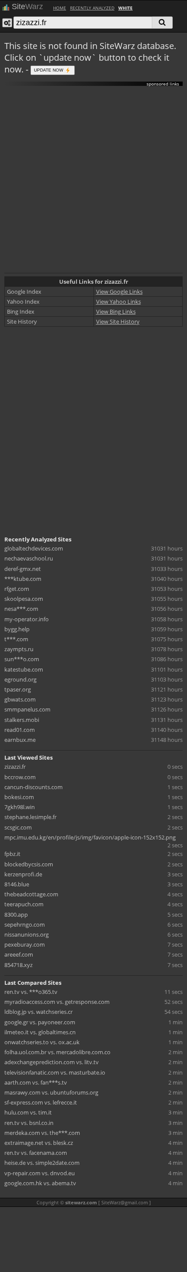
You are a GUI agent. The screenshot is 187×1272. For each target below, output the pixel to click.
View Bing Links (116, 311)
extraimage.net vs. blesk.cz (38, 1143)
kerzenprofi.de (23, 874)
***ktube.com (22, 579)
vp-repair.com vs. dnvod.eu (39, 1173)
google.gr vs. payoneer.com (39, 1022)
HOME (59, 8)
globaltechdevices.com (33, 548)
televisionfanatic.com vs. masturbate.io (54, 1072)
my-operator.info (26, 619)
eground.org (20, 679)
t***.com (16, 639)
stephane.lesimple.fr (30, 817)
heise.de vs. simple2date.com (42, 1163)
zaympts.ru (18, 649)
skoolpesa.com (23, 599)
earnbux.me (20, 740)
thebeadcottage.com (31, 894)
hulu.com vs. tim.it (28, 1112)
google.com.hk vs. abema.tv (40, 1183)
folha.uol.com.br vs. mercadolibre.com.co (57, 1052)
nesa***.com (21, 609)
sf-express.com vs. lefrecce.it (40, 1102)
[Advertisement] (93, 179)
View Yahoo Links (118, 301)
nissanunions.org (26, 934)
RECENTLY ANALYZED (92, 8)
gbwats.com (20, 699)
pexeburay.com (24, 944)
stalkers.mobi (21, 720)
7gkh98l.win (19, 807)
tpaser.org (17, 689)
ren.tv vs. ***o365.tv (30, 992)
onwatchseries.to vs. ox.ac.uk (42, 1042)
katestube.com (23, 669)
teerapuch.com (23, 904)
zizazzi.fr (15, 766)
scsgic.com (18, 827)
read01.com (19, 730)
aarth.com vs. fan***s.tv (35, 1082)
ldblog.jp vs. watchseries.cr (38, 1012)
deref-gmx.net (22, 569)
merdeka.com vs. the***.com (42, 1133)
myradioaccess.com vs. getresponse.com (57, 1002)
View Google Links (119, 291)
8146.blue (16, 884)
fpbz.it (12, 854)
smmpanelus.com (27, 709)
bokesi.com (19, 797)
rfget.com (16, 589)
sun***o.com (21, 659)
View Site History (118, 321)
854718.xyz (18, 965)
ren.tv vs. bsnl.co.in (28, 1123)
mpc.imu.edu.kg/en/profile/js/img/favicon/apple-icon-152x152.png (90, 837)
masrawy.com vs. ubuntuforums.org (51, 1092)
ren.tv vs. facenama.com (35, 1153)
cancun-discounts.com (33, 787)
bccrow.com (20, 777)
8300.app (16, 914)
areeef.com (18, 954)
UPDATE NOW (49, 69)
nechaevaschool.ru (28, 558)
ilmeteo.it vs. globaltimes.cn (40, 1032)
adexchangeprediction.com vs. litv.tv (51, 1062)
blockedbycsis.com (28, 864)
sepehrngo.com (24, 924)
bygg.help (17, 629)
